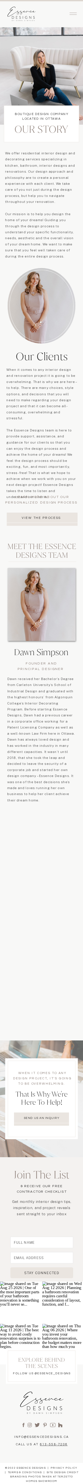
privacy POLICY (64, 1468)
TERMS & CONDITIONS (25, 1472)
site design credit (63, 1472)
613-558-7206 (53, 1444)
